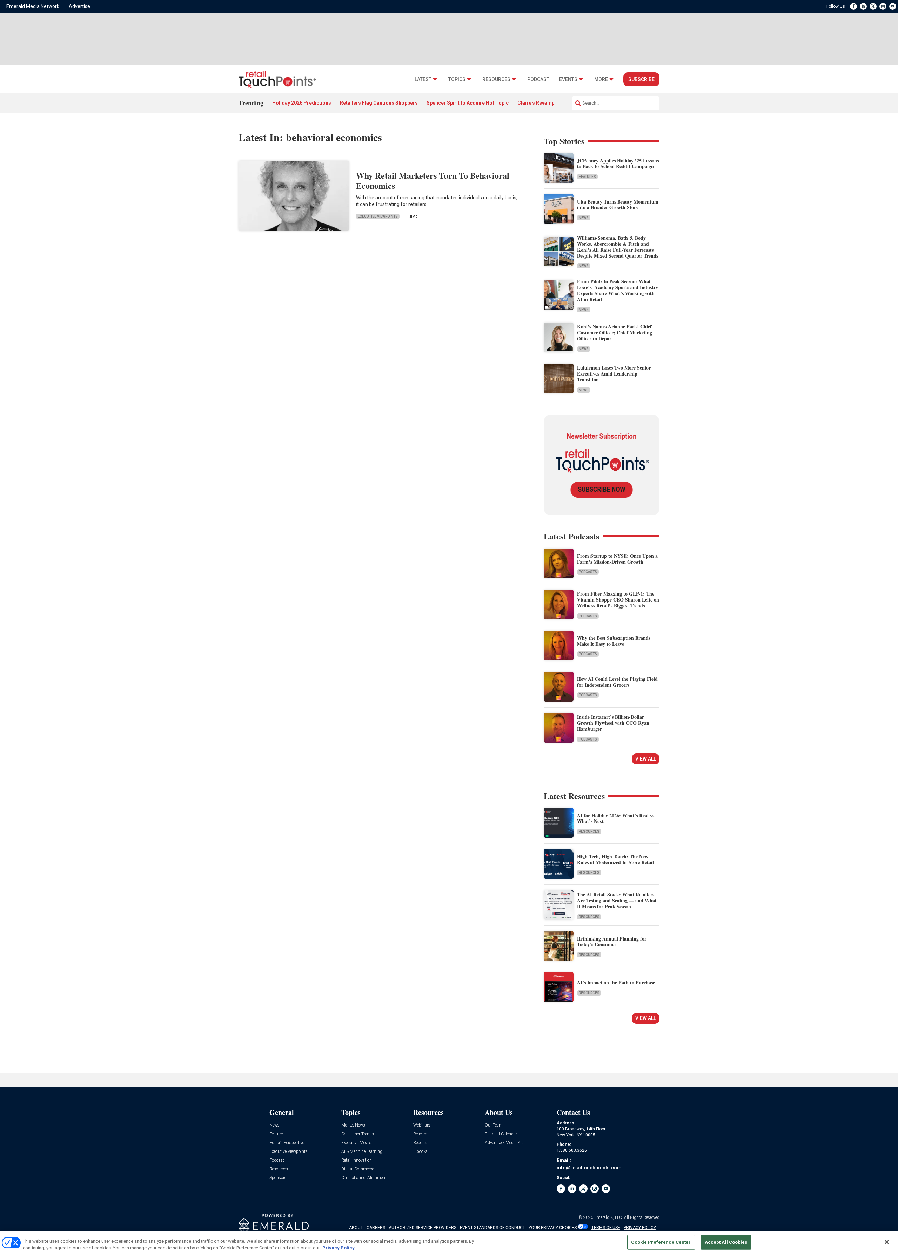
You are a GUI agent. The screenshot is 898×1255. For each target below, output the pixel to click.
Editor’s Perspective (286, 1143)
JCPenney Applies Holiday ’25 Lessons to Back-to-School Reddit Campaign (618, 163)
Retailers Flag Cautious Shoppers (379, 103)
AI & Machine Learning (361, 1151)
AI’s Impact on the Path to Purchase (616, 982)
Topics (456, 79)
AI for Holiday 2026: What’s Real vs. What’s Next (616, 818)
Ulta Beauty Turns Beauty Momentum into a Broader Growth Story (617, 204)
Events (568, 79)
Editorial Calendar (501, 1134)
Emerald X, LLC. (608, 1217)
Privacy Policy (338, 1247)
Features (587, 177)
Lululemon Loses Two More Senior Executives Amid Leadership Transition (614, 373)
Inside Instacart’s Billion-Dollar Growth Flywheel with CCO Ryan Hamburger (613, 722)
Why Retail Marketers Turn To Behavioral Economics (432, 180)
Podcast (538, 79)
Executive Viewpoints (378, 216)
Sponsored (279, 1178)
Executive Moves (356, 1143)
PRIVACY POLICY (640, 1227)
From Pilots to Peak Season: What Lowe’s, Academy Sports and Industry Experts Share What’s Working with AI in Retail (617, 290)
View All (645, 759)
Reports (420, 1143)
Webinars (421, 1125)
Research (421, 1134)
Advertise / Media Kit (504, 1143)
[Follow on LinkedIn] (863, 6)
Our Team (494, 1125)
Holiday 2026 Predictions (301, 103)
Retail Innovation (356, 1160)
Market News (353, 1125)
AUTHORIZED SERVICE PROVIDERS (422, 1227)
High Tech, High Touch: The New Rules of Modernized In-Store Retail (615, 859)
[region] (449, 1243)
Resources (496, 79)
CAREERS (376, 1227)
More (601, 79)
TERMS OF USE (605, 1227)
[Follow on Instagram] (882, 6)
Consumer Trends (357, 1134)
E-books (420, 1151)
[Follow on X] (873, 6)
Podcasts (588, 572)
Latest (423, 79)
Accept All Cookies (726, 1242)
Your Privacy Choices (553, 1227)
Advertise (79, 6)
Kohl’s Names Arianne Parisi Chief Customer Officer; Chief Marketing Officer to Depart (614, 332)
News (584, 218)
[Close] (886, 1242)
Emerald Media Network (32, 6)
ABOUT (356, 1227)
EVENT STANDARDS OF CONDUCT (492, 1227)
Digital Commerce (357, 1169)
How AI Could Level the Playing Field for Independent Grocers (617, 682)
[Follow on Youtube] (892, 6)
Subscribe (641, 79)
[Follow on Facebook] (853, 6)
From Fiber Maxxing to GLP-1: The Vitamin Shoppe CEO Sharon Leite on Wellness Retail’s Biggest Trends (618, 599)
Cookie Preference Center (661, 1242)
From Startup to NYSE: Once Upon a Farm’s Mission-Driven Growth (617, 558)
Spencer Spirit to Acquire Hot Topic (468, 103)
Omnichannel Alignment (364, 1178)
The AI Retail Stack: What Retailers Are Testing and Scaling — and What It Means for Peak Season (617, 900)
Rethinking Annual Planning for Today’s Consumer (611, 941)
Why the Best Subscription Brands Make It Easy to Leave (613, 641)
